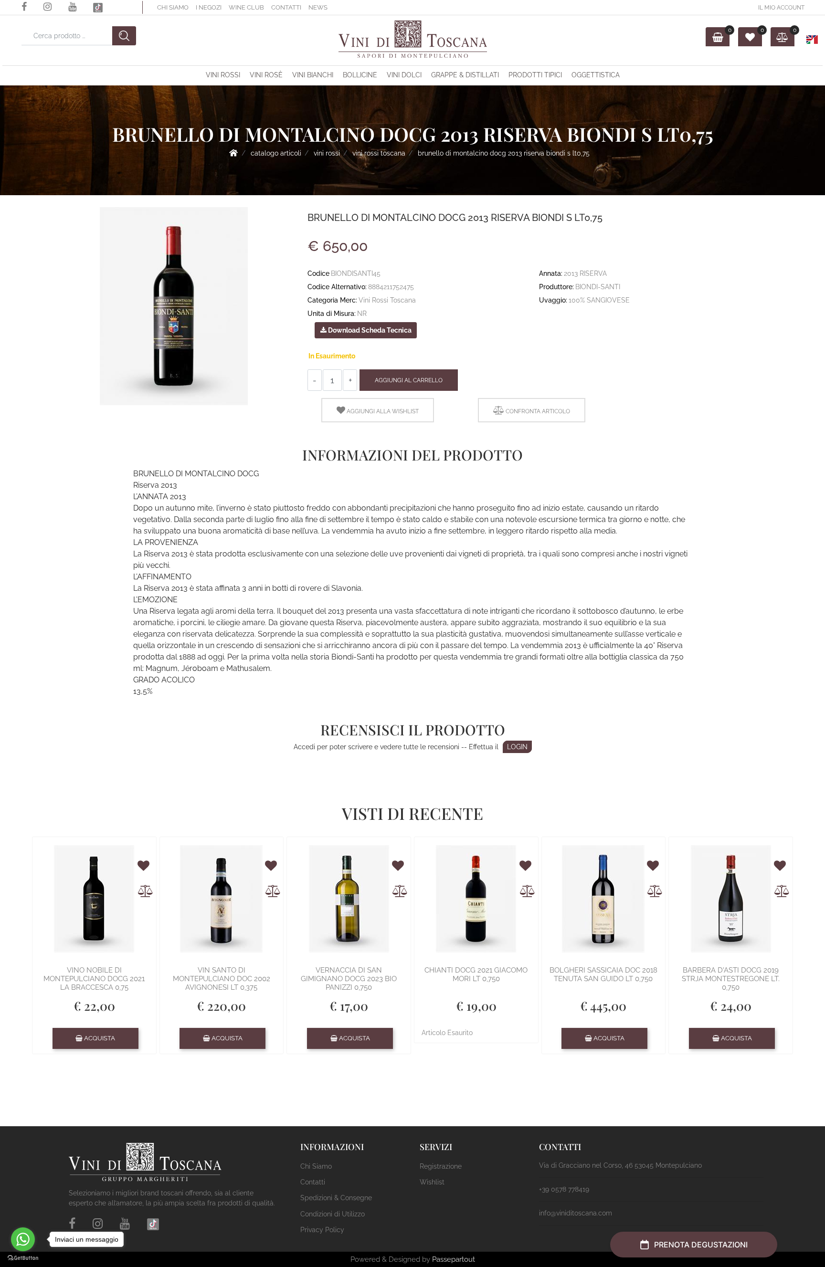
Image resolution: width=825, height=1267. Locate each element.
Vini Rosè (266, 75)
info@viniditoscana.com (575, 1213)
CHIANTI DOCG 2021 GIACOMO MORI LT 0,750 (476, 974)
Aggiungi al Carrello (409, 380)
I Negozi (209, 7)
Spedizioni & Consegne (336, 1198)
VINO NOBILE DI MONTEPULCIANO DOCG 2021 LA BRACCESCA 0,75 (94, 979)
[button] (124, 35)
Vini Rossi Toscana (378, 153)
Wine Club (246, 7)
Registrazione (441, 1166)
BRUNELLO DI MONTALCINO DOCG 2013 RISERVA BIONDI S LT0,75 (504, 153)
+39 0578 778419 (564, 1189)
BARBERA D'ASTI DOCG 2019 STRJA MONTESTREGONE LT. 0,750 (731, 979)
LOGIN (517, 747)
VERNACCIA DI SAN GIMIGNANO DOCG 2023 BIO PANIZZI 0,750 (349, 979)
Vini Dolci (404, 75)
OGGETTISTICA (595, 75)
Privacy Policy (322, 1230)
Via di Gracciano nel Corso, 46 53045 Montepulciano (620, 1165)
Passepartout (453, 1259)
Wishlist (432, 1182)
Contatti (286, 7)
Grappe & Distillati (465, 75)
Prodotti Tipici (535, 75)
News (318, 7)
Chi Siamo (173, 7)
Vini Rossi (223, 75)
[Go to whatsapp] (23, 1239)
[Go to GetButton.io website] (23, 1257)
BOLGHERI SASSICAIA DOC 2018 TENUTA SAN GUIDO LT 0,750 (603, 974)
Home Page (233, 152)
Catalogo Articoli (276, 153)
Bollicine (360, 75)
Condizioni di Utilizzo (332, 1214)
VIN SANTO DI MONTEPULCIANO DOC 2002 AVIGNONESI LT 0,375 (221, 979)
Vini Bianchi (312, 75)
